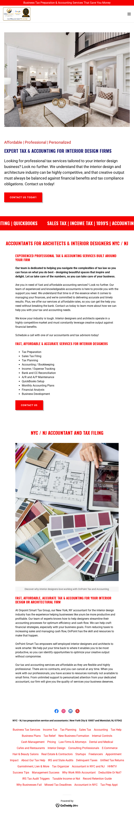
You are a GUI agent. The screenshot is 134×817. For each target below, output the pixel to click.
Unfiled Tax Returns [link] (112, 760)
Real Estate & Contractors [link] (57, 754)
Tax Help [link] (116, 729)
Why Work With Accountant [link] (79, 772)
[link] (17, 14)
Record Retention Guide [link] (97, 778)
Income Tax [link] (50, 729)
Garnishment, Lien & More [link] (33, 766)
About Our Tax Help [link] (33, 760)
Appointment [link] (113, 754)
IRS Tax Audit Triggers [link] (36, 778)
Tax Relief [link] (49, 735)
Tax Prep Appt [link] (109, 784)
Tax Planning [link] (68, 729)
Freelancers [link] (96, 754)
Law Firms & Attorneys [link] (72, 742)
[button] (129, 13)
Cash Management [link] (32, 742)
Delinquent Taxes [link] (86, 760)
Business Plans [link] (31, 735)
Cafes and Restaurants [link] (31, 748)
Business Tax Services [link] (26, 729)
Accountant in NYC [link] (86, 784)
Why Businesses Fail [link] (29, 784)
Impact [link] (14, 760)
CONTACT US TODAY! (23, 197)
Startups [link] (80, 754)
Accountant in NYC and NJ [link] (88, 766)
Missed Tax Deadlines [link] (58, 784)
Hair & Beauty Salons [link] (26, 754)
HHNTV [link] (112, 766)
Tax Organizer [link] (60, 766)
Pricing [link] (51, 742)
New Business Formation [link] (73, 735)
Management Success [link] (45, 772)
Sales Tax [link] (85, 729)
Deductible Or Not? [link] (109, 772)
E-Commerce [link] (109, 748)
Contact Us (29, 405)
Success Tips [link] (21, 772)
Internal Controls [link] (102, 735)
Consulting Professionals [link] (83, 748)
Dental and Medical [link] (101, 742)
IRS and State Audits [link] (60, 760)
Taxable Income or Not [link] (66, 778)
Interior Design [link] (56, 748)
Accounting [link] (101, 729)
